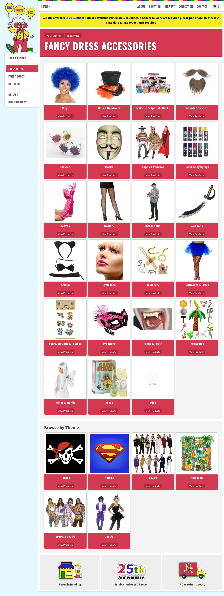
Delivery (169, 6)
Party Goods (16, 76)
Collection (186, 6)
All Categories (54, 35)
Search (45, 6)
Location (155, 6)
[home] (20, 53)
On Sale (13, 95)
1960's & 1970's (17, 58)
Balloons (14, 84)
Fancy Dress (15, 69)
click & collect (75, 18)
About (141, 6)
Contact (202, 6)
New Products (17, 102)
